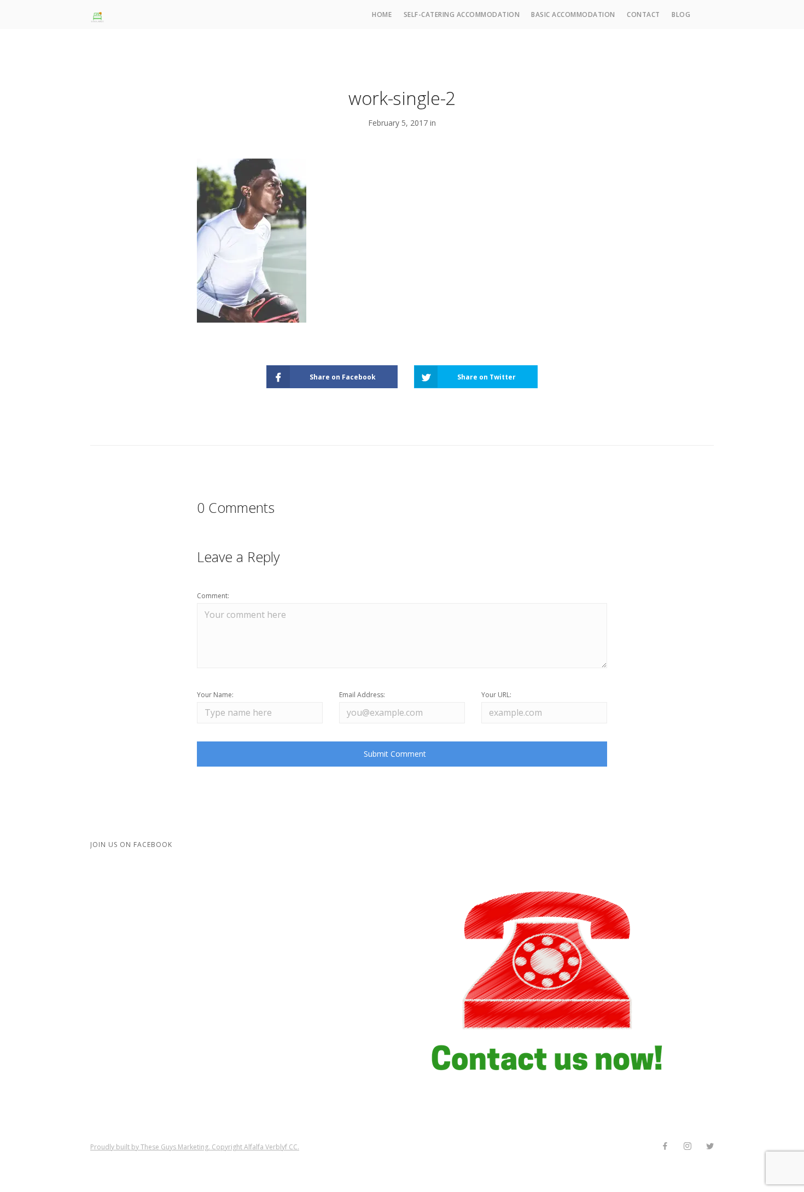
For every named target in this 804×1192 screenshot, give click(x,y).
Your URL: (496, 694)
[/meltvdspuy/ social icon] (687, 1146)
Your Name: (215, 694)
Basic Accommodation (573, 14)
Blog (681, 14)
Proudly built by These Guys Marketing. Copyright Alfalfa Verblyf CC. (194, 1147)
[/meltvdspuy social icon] (710, 1146)
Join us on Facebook (131, 844)
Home (382, 14)
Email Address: (362, 694)
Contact (643, 14)
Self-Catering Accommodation (462, 14)
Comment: (213, 595)
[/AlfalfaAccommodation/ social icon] (665, 1146)
